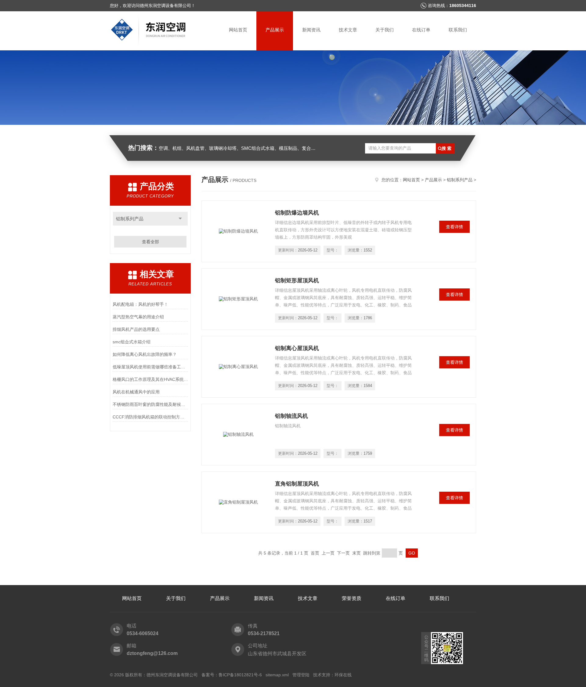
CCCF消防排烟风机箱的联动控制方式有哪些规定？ (150, 416)
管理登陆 (300, 674)
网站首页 (238, 29)
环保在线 (343, 674)
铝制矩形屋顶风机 (297, 280)
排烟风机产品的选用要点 (136, 329)
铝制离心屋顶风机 (297, 348)
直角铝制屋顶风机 (297, 484)
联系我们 (458, 29)
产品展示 (275, 29)
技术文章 (348, 29)
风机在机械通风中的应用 (136, 391)
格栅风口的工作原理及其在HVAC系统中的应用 (150, 379)
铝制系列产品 (129, 218)
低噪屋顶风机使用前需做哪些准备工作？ (150, 366)
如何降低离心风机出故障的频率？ (145, 354)
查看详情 (454, 226)
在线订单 (421, 29)
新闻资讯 (311, 29)
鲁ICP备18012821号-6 (240, 674)
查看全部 (150, 241)
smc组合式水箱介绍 (131, 341)
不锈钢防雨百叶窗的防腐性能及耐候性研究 (150, 404)
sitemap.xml (277, 674)
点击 (180, 219)
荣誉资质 (351, 598)
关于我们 (384, 29)
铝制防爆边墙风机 (297, 213)
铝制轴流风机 (291, 416)
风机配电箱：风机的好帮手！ (140, 304)
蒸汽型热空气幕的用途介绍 (138, 316)
